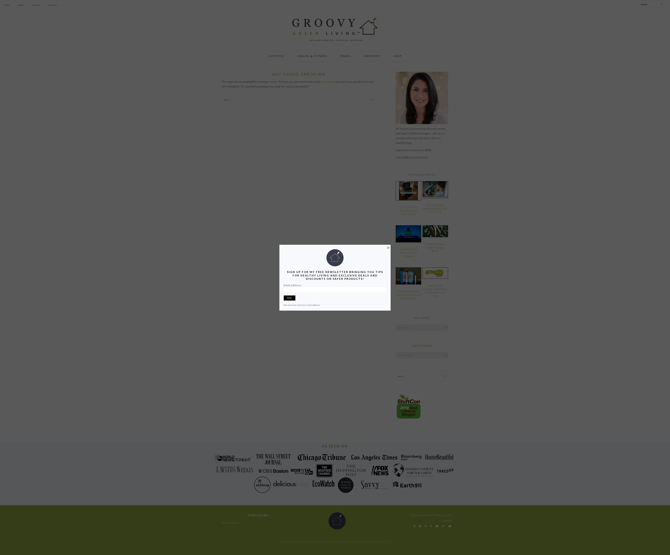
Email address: (293, 285)
